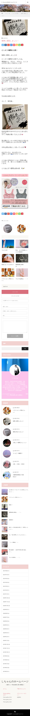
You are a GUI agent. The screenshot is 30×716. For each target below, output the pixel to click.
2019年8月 (5, 660)
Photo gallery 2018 (7, 697)
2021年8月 (5, 570)
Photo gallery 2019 (7, 699)
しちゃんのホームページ (9, 2)
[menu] (27, 2)
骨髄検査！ (11, 519)
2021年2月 (5, 590)
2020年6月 (5, 621)
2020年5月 (5, 625)
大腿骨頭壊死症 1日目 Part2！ (18, 475)
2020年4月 (5, 629)
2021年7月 (5, 574)
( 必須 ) (5, 306)
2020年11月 (5, 601)
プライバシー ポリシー (21, 694)
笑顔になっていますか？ (8, 264)
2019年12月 (5, 644)
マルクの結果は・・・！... (14, 557)
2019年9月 (5, 656)
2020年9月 (5, 609)
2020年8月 (5, 613)
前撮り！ (11, 504)
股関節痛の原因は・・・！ (19, 265)
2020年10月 (5, 605)
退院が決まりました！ (18, 432)
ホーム (5, 689)
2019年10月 (5, 652)
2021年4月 (5, 582)
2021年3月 (5, 586)
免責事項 (19, 697)
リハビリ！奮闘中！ (18, 453)
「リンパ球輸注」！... (13, 542)
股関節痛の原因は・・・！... (15, 512)
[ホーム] (2, 13)
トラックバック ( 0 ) (15, 296)
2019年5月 (5, 671)
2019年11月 (5, 648)
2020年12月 (5, 598)
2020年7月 (5, 617)
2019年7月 (5, 663)
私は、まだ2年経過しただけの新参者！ (21, 251)
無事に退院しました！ (18, 421)
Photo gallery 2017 (6, 694)
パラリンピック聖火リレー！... (15, 497)
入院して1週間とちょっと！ (20, 442)
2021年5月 (5, 578)
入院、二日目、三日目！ (19, 464)
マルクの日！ (5, 250)
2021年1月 (5, 594)
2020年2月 (5, 636)
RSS (15, 711)
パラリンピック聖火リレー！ (8, 279)
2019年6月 (5, 667)
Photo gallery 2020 (7, 702)
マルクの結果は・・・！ (22, 279)
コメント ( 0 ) (15, 291)
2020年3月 (5, 632)
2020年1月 (5, 640)
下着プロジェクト (21, 689)
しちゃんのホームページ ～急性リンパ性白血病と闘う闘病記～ (15, 394)
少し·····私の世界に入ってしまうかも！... (17, 534)
